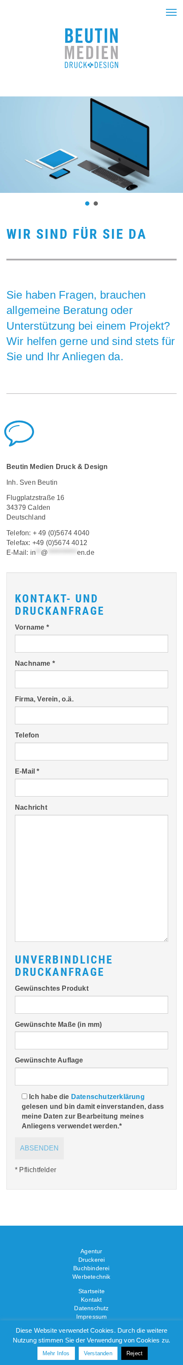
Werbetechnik (91, 1276)
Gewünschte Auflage (49, 1060)
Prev (11, 145)
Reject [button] (134, 1353)
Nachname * (35, 663)
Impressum (91, 1316)
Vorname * (32, 627)
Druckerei (91, 1259)
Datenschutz (91, 1308)
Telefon (27, 735)
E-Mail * (27, 771)
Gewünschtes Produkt (52, 988)
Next (172, 145)
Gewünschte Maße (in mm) (58, 1024)
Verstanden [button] (98, 1353)
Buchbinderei (91, 1268)
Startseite (91, 1291)
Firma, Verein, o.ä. (44, 699)
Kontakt (91, 1299)
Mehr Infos (56, 1353)
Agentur (91, 1251)
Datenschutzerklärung (108, 1096)
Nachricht (31, 807)
